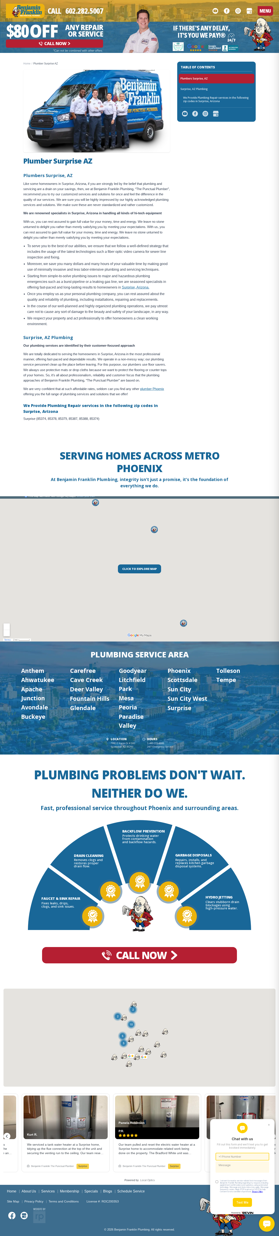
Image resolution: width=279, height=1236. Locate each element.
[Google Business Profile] (249, 11)
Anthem (32, 671)
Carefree (83, 671)
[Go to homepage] (258, 34)
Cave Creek (86, 680)
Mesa (126, 698)
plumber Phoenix (152, 389)
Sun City (179, 689)
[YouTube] (215, 11)
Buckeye (33, 717)
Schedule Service (131, 1191)
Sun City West (187, 698)
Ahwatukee (37, 680)
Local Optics (147, 1180)
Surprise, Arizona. (135, 287)
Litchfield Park (132, 684)
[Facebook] (226, 11)
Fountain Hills (89, 698)
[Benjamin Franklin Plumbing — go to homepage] (25, 11)
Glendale (83, 708)
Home (27, 63)
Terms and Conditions (64, 1201)
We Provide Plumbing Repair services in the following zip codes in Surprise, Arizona (216, 99)
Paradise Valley (131, 721)
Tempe (226, 680)
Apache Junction (33, 693)
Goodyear (133, 671)
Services (48, 1191)
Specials (91, 1191)
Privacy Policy (33, 1201)
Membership (69, 1191)
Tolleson (228, 671)
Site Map (13, 1201)
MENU (265, 10)
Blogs (107, 1191)
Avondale (34, 707)
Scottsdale (182, 680)
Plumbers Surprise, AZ (194, 78)
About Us (29, 1191)
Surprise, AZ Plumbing (194, 89)
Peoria (128, 707)
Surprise (179, 708)
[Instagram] (238, 11)
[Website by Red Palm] (39, 1215)
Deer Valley (86, 689)
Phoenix (179, 671)
